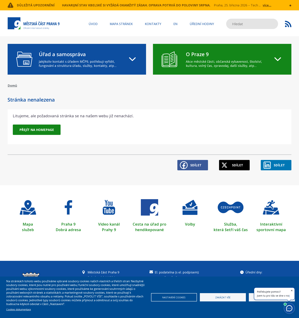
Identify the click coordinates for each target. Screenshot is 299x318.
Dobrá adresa (68, 229)
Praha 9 (68, 224)
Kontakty (153, 24)
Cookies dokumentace (18, 309)
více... (267, 5)
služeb (28, 229)
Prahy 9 (109, 229)
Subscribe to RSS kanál (288, 24)
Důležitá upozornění (36, 5)
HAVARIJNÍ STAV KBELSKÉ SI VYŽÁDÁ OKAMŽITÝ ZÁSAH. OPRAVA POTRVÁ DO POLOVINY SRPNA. (136, 5)
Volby (190, 224)
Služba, (230, 224)
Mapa (28, 224)
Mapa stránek (121, 24)
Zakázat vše (222, 297)
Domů (12, 85)
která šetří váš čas (231, 229)
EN (175, 24)
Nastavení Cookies (173, 297)
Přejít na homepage (36, 130)
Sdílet (195, 165)
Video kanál (109, 224)
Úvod (93, 24)
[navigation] (77, 59)
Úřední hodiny (202, 24)
